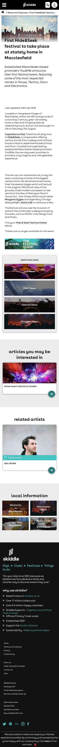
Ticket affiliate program (13, 690)
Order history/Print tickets (14, 666)
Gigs (6, 566)
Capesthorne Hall (15, 134)
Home (6, 643)
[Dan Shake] (29, 442)
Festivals (33, 566)
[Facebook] (28, 725)
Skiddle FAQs (9, 706)
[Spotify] (10, 725)
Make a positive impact (37, 630)
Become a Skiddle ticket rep (15, 694)
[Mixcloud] (16, 725)
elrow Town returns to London (20, 386)
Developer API (9, 687)
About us (7, 662)
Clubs (18, 566)
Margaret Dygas (14, 199)
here (47, 741)
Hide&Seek (14, 137)
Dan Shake (10, 463)
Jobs (6, 673)
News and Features (17, 12)
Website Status (10, 683)
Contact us (8, 670)
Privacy (7, 650)
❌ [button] (35, 744)
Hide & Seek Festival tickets (31, 222)
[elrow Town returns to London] (29, 373)
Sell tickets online (11, 702)
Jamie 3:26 (26, 202)
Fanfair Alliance (29, 625)
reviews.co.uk (32, 595)
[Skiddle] (11, 554)
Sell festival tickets (11, 709)
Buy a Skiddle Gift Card (13, 713)
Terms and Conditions (13, 647)
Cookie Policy (9, 654)
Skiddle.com (29, 4)
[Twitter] (4, 725)
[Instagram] (23, 725)
